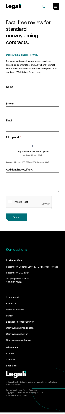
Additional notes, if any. (19, 169)
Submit (16, 217)
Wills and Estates (15, 309)
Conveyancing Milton (17, 333)
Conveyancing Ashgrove (18, 339)
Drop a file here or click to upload (33, 152)
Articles (10, 353)
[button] (56, 6)
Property (11, 303)
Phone (10, 103)
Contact (10, 359)
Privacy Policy (22, 389)
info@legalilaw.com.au (17, 278)
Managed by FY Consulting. (16, 395)
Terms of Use (11, 389)
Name (9, 86)
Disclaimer (33, 389)
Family (9, 315)
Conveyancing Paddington (19, 327)
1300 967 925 (14, 282)
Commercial (12, 297)
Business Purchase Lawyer (20, 321)
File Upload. (13, 137)
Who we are (12, 347)
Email (9, 120)
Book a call (11, 365)
